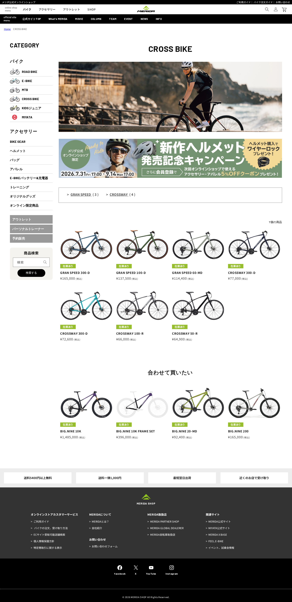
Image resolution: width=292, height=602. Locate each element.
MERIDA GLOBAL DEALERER (167, 528)
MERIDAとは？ (100, 521)
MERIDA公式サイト (219, 521)
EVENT (128, 18)
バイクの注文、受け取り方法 (51, 528)
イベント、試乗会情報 (221, 548)
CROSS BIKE (30, 99)
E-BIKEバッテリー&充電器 (29, 178)
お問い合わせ (283, 2)
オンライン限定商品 (24, 205)
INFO (159, 18)
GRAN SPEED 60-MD (187, 273)
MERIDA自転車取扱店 (162, 534)
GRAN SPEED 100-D (131, 273)
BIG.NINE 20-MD (184, 431)
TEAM (112, 18)
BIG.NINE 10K (70, 431)
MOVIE (79, 18)
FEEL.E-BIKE (215, 541)
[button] (267, 9)
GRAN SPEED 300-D (75, 273)
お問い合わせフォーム (105, 546)
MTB (25, 90)
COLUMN (96, 18)
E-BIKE (27, 81)
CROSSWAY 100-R (129, 333)
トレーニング (19, 187)
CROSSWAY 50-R (184, 333)
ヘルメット (18, 151)
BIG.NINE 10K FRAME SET (135, 431)
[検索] (45, 262)
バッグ (14, 160)
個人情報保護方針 (44, 541)
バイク (17, 61)
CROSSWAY (122, 194)
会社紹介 (97, 528)
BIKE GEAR (17, 141)
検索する (31, 272)
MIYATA (27, 117)
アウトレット (21, 219)
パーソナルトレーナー (28, 229)
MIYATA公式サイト (219, 528)
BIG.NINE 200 (238, 431)
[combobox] (31, 262)
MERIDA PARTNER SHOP (164, 521)
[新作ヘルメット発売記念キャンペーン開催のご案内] (170, 176)
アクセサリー (23, 131)
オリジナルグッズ (22, 196)
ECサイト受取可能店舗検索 (49, 534)
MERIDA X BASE (217, 534)
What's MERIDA (57, 18)
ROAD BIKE (29, 71)
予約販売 (18, 238)
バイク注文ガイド (263, 2)
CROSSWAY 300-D (241, 273)
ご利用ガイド (243, 2)
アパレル (16, 169)
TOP (31, 18)
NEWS (144, 18)
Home (7, 29)
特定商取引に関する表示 (48, 548)
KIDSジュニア (31, 108)
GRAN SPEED (85, 194)
